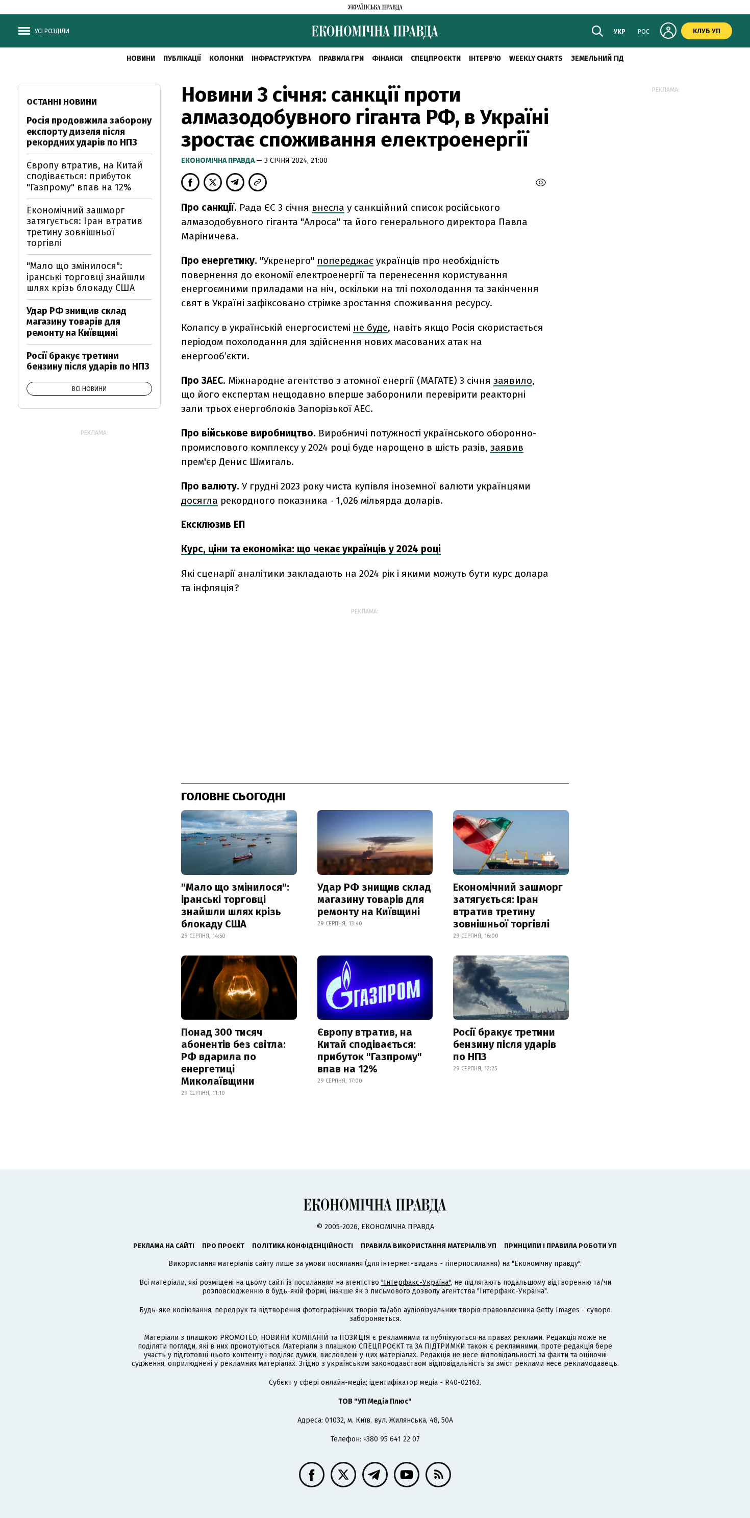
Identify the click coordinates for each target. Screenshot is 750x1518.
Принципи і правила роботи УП (560, 1246)
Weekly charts (536, 58)
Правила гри (341, 58)
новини (141, 58)
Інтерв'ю (485, 58)
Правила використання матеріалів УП (428, 1246)
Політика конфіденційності (302, 1246)
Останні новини (62, 102)
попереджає (345, 260)
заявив (506, 447)
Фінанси (387, 58)
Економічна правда (218, 160)
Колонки (226, 58)
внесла (328, 207)
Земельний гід (597, 58)
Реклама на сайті (163, 1246)
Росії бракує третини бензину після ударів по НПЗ (504, 1044)
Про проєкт (223, 1246)
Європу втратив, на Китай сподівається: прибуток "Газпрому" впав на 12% (369, 1050)
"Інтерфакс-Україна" (416, 1282)
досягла (199, 500)
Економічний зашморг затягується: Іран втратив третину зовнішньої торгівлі (508, 905)
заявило (512, 380)
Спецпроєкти (436, 58)
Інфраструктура (281, 58)
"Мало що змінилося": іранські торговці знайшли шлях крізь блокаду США (235, 905)
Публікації (182, 58)
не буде (370, 327)
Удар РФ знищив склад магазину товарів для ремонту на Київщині (374, 899)
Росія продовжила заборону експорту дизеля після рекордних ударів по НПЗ (89, 131)
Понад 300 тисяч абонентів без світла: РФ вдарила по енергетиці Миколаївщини (233, 1056)
